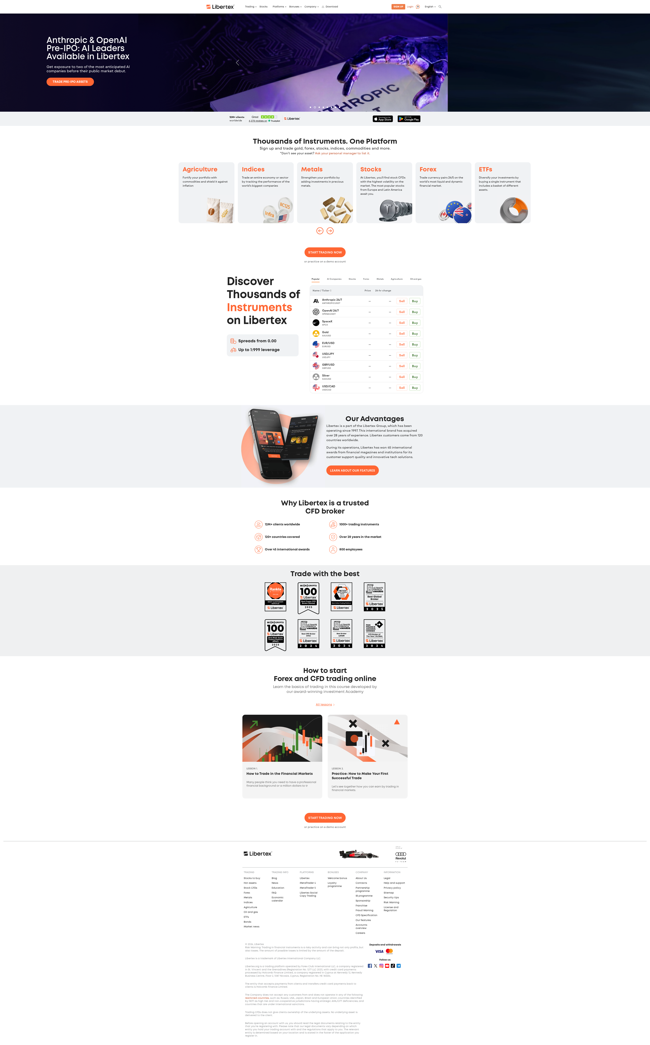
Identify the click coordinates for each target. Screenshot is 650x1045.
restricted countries (257, 998)
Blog (274, 878)
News (275, 883)
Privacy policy (392, 888)
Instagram (381, 966)
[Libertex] (221, 6)
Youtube (387, 966)
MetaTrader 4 (308, 883)
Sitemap (389, 893)
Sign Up (398, 7)
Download (332, 7)
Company (310, 7)
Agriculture (200, 169)
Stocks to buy (252, 878)
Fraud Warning (364, 910)
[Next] (412, 63)
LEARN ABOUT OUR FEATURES (352, 470)
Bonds (247, 922)
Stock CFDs (250, 888)
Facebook (370, 966)
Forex (428, 169)
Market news (251, 927)
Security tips (391, 898)
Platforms (278, 7)
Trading (249, 7)
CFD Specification (366, 915)
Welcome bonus (337, 878)
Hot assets (250, 883)
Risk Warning (391, 903)
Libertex (304, 878)
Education (278, 888)
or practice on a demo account (325, 261)
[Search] (440, 7)
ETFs (485, 169)
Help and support (394, 883)
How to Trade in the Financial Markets (279, 773)
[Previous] (238, 63)
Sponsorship (363, 901)
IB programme (364, 896)
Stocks (263, 7)
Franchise (361, 906)
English (429, 7)
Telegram (399, 966)
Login (410, 7)
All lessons (324, 704)
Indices (253, 169)
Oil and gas (251, 912)
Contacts (361, 883)
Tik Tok (393, 966)
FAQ (274, 893)
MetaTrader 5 (308, 888)
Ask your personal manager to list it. (342, 153)
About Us (361, 878)
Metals (312, 169)
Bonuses (294, 7)
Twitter (376, 966)
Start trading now (325, 252)
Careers (360, 933)
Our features (363, 920)
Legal (387, 878)
